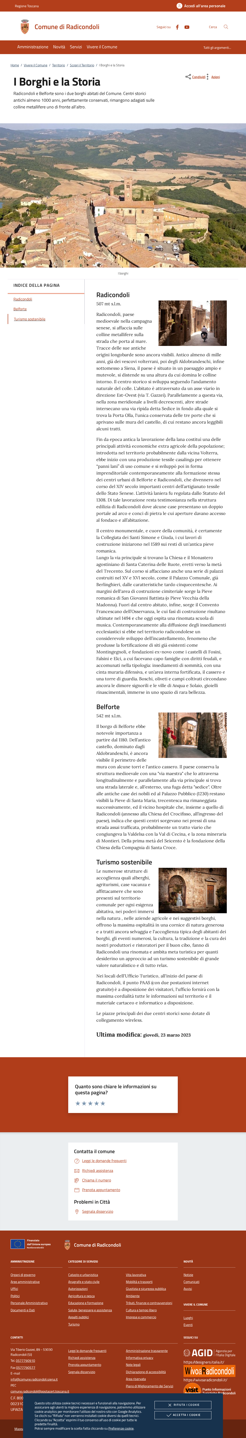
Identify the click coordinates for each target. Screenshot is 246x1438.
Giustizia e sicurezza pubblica (146, 1288)
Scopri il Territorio (82, 65)
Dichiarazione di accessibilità (146, 1372)
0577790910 (25, 1360)
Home (15, 65)
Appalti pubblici (78, 1317)
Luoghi (188, 1317)
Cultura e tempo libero (141, 1310)
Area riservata (136, 1379)
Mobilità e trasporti (139, 1281)
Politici (15, 1296)
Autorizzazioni (78, 1288)
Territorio (58, 65)
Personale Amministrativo (29, 1303)
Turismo (74, 1324)
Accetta (187, 1415)
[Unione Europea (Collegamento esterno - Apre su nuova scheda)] (32, 1245)
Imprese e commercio (141, 1317)
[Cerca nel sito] (226, 27)
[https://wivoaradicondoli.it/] (209, 1370)
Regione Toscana (27, 5)
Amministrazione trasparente (147, 1350)
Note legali (133, 1364)
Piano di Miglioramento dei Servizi (149, 1386)
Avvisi (188, 1288)
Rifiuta (187, 1404)
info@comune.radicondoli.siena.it (34, 1379)
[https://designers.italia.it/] (209, 1352)
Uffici (14, 1288)
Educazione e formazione (85, 1303)
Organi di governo (23, 1274)
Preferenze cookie (121, 1428)
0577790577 (25, 1367)
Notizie (188, 1274)
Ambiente (133, 1296)
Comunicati (191, 1281)
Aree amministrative (25, 1281)
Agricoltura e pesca (81, 1296)
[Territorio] (209, 1391)
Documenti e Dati (23, 1310)
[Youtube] (185, 26)
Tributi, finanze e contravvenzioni (149, 1303)
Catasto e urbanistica (83, 1274)
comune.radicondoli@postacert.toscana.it (40, 1391)
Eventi (188, 1324)
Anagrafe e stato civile (83, 1281)
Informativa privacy (139, 1357)
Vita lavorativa (136, 1274)
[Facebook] (175, 26)
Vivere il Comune (35, 65)
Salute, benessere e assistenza (90, 1310)
